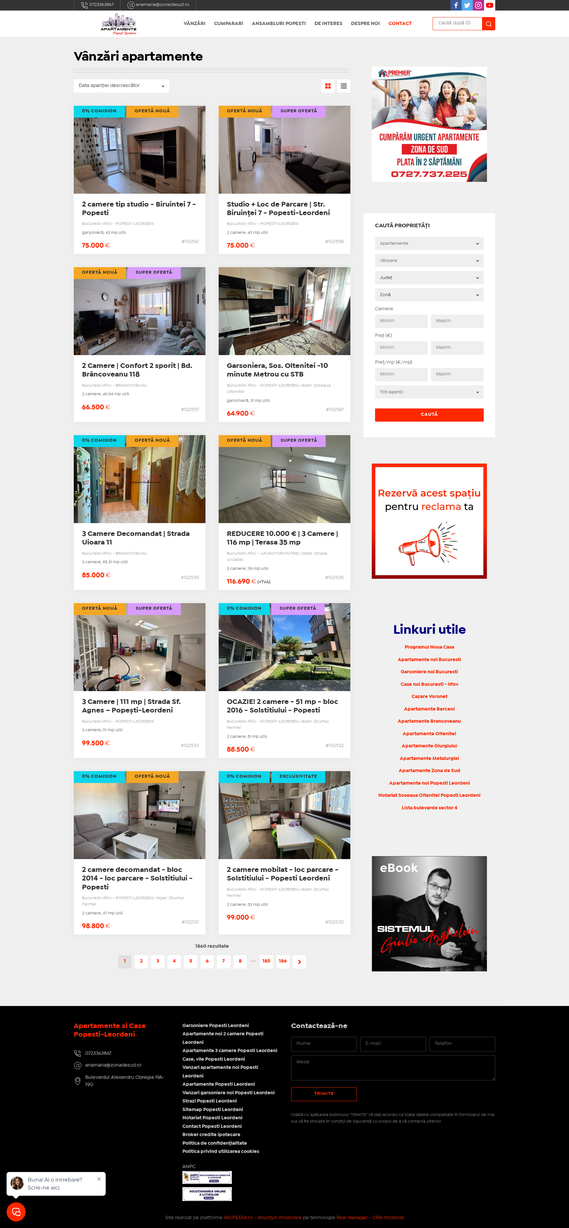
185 (266, 961)
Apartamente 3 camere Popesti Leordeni (229, 1051)
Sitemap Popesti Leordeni (212, 1110)
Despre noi (365, 24)
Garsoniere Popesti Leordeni (215, 1026)
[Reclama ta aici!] (429, 467)
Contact (400, 24)
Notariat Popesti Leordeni (212, 1118)
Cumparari (228, 24)
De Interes (328, 24)
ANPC (189, 1167)
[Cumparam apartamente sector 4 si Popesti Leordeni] (429, 70)
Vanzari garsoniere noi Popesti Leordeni (228, 1093)
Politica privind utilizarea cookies (220, 1152)
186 (283, 961)
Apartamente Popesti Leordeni (218, 1084)
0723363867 (101, 5)
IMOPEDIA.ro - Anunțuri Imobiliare (263, 1218)
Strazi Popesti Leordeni (209, 1101)
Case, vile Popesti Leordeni (213, 1059)
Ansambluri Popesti (279, 24)
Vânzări (194, 24)
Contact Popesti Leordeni (212, 1127)
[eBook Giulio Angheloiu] (429, 913)
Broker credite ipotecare (211, 1135)
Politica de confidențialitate (214, 1143)
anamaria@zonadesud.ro (162, 5)
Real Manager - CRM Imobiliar (370, 1218)
